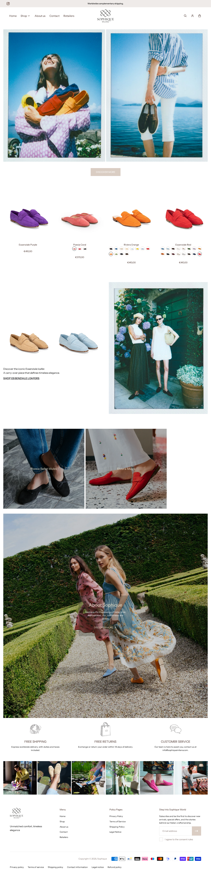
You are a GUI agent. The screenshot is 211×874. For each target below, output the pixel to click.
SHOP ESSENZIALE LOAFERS (21, 378)
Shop (44, 465)
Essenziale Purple (28, 244)
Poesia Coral (79, 244)
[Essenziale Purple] (27, 216)
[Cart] (199, 16)
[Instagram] (8, 3)
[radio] (74, 249)
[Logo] (105, 15)
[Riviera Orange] (131, 216)
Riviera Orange (131, 244)
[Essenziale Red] (183, 216)
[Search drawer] (185, 16)
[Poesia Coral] (79, 216)
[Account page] (192, 16)
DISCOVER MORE (105, 172)
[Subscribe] (196, 831)
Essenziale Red (183, 244)
